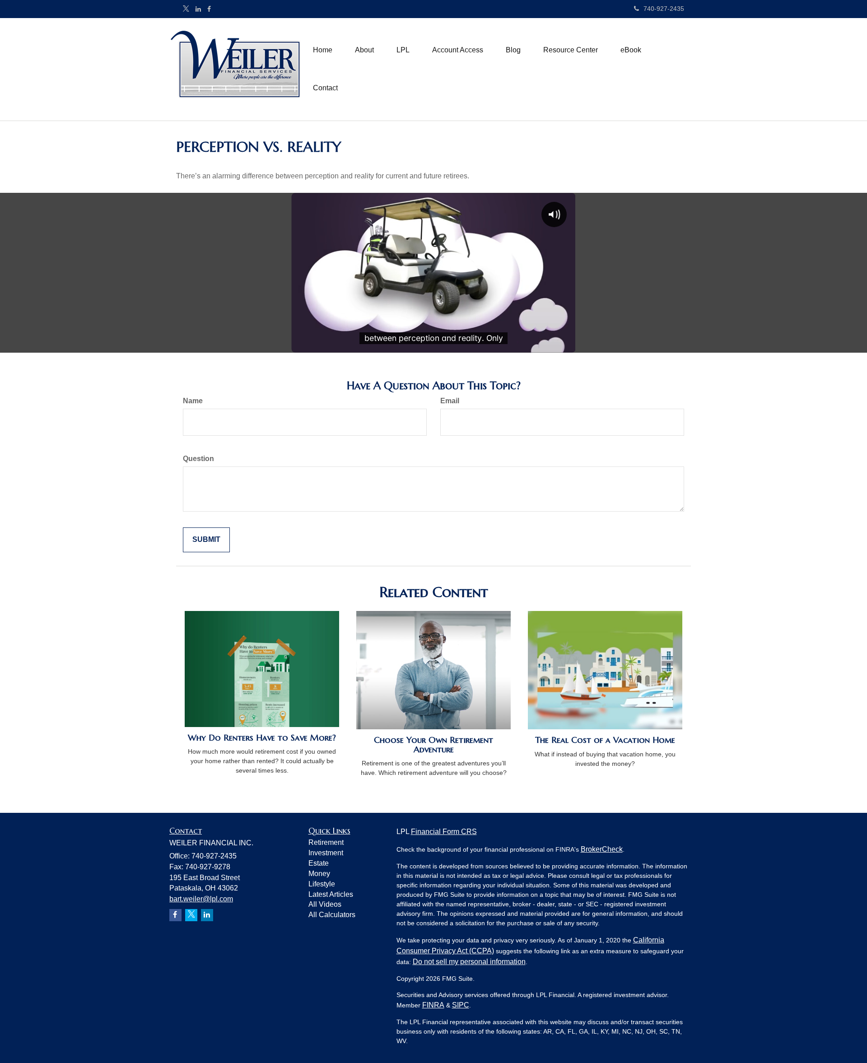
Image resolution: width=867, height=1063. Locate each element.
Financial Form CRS (444, 831)
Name (193, 401)
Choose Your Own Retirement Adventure (433, 745)
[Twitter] (186, 9)
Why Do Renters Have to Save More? (262, 737)
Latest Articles (330, 894)
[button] (364, 50)
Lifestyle (321, 884)
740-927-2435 (663, 8)
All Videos (324, 904)
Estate (318, 863)
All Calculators (331, 914)
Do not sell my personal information (469, 961)
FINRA (433, 1005)
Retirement (326, 842)
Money (319, 873)
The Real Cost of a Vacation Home (605, 740)
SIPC (460, 1005)
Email (449, 401)
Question (198, 458)
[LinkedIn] (198, 9)
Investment (325, 853)
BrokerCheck (602, 849)
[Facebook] (209, 9)
